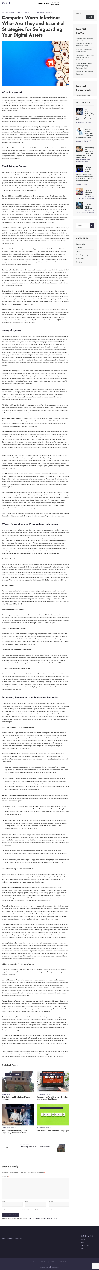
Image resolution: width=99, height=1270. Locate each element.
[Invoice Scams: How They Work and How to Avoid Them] (79, 131)
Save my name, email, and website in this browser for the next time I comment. (28, 1210)
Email (27, 1201)
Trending (79, 262)
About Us (84, 1248)
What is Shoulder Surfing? (88, 192)
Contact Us (62, 1262)
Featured (17, 1108)
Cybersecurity (35, 12)
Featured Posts (84, 103)
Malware (42, 12)
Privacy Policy (85, 1245)
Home (83, 1239)
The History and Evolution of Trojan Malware (16, 1098)
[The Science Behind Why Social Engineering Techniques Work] (79, 111)
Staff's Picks (60, 1074)
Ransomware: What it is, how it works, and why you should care (52, 1098)
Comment (5, 1176)
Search (78, 14)
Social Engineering (27, 1108)
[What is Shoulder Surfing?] (79, 191)
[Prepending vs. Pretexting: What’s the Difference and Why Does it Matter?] (79, 149)
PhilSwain (12, 12)
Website (51, 1201)
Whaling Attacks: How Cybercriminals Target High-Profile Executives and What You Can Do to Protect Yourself (85, 173)
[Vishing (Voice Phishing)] (79, 205)
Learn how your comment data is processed (43, 1218)
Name (4, 1201)
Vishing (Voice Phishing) (88, 206)
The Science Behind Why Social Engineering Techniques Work (14, 1131)
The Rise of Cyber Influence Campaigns (53, 1130)
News (82, 1242)
